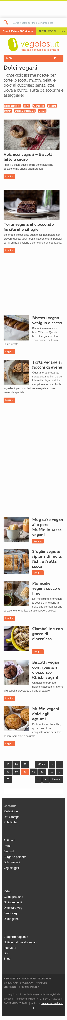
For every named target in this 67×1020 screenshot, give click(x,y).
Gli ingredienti (13, 902)
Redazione (11, 811)
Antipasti (9, 840)
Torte (26, 105)
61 (33, 772)
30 (25, 764)
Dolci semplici (12, 105)
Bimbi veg (10, 913)
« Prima (41, 764)
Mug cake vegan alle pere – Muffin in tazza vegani (47, 527)
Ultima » (56, 779)
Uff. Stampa (11, 817)
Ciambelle (38, 105)
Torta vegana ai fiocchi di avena (47, 365)
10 (8, 764)
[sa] (6, 23)
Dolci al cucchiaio (25, 110)
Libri (6, 953)
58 (8, 772)
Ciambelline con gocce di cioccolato (47, 633)
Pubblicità (10, 822)
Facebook (27, 982)
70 (8, 779)
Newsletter (12, 978)
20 (16, 764)
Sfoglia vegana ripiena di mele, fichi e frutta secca (47, 559)
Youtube (41, 982)
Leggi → (9, 176)
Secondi (9, 851)
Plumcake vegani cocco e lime (46, 588)
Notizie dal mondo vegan (20, 942)
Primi (7, 846)
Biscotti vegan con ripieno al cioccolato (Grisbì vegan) (45, 670)
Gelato (42, 110)
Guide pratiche (13, 896)
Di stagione (11, 919)
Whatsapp (29, 978)
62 (42, 772)
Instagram (11, 982)
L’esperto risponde (16, 937)
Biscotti (52, 105)
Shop (7, 958)
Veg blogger (11, 868)
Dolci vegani (12, 862)
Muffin (7, 110)
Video (7, 891)
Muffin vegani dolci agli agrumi (45, 713)
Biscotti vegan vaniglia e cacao (47, 320)
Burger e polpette (15, 857)
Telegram (44, 978)
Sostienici (10, 987)
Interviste (10, 947)
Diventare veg (13, 907)
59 (16, 772)
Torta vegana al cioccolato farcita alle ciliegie (29, 227)
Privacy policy (29, 987)
